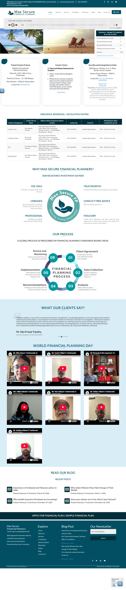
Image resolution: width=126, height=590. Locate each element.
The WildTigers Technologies (111, 566)
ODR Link (102, 86)
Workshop (85, 12)
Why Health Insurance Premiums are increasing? (35, 499)
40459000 (103, 80)
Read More (61, 92)
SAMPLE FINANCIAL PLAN (79, 516)
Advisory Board (43, 542)
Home (50, 12)
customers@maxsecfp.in (67, 2)
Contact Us (107, 12)
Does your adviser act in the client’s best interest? (93, 499)
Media (93, 12)
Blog (99, 12)
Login (117, 12)
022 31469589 (82, 2)
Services (66, 12)
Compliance (75, 12)
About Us (58, 12)
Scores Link (102, 84)
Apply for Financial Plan (48, 516)
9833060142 (25, 85)
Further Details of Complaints (105, 55)
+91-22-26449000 (106, 78)
